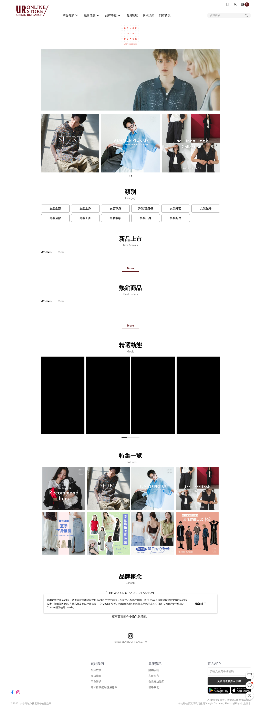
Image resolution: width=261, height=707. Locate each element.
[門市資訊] (250, 675)
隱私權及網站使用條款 (84, 603)
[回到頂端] (250, 695)
